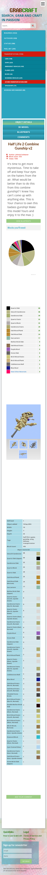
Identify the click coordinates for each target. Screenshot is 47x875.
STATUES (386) (9, 43)
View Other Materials (18, 372)
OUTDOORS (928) (10, 38)
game (33, 537)
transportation (29, 543)
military (26, 541)
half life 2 (26, 537)
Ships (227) (9, 63)
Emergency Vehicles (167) (14, 66)
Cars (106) (8, 59)
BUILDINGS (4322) (10, 33)
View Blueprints (23, 221)
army (32, 539)
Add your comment (23, 797)
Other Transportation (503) (16, 82)
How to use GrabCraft (12, 836)
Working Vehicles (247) (13, 78)
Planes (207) (9, 70)
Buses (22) (8, 74)
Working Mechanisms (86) (14, 90)
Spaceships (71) (10, 86)
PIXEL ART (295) (10, 49)
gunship (26, 539)
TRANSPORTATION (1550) (13, 54)
